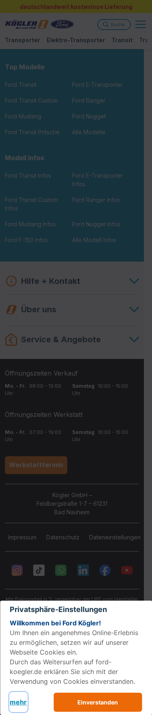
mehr (18, 702)
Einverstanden (97, 702)
